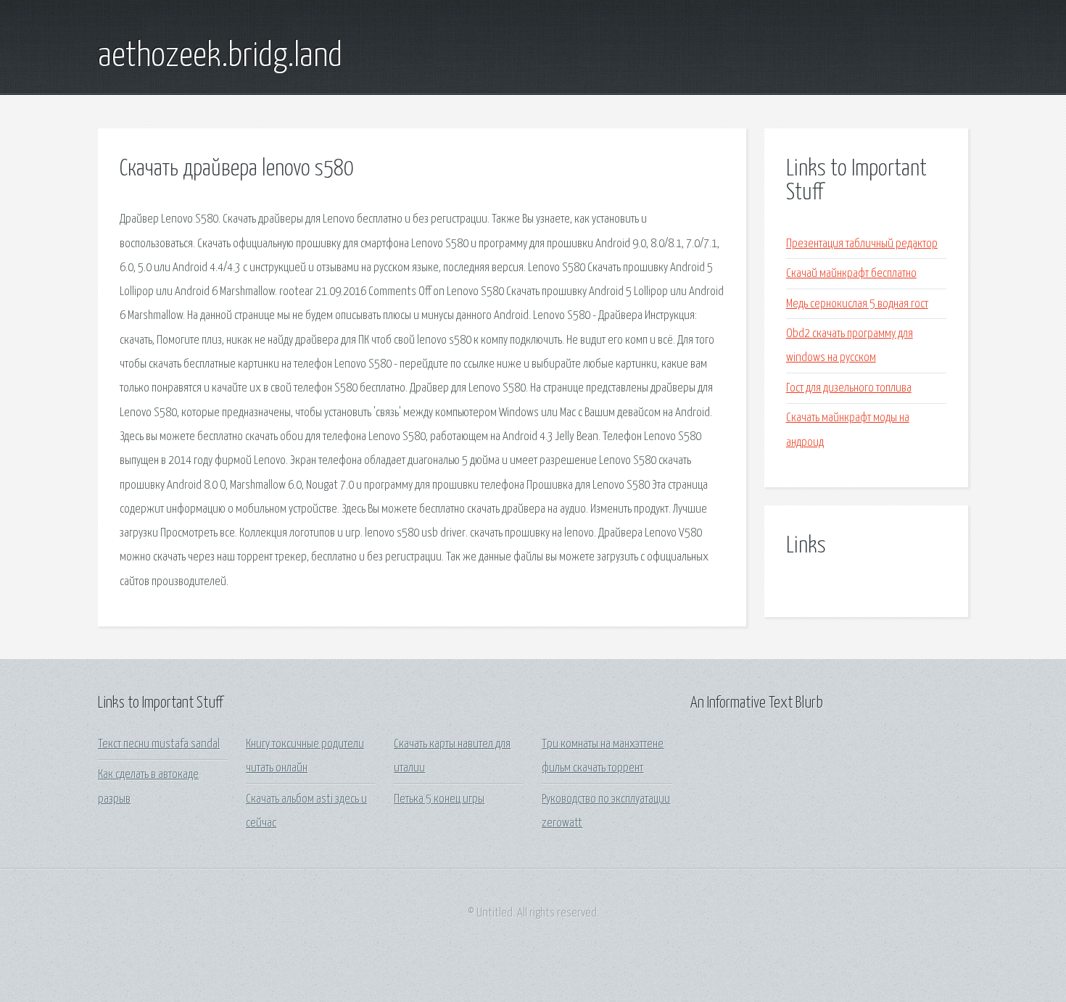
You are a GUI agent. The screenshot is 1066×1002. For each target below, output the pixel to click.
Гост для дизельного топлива (849, 388)
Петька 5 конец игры (439, 799)
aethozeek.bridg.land (220, 56)
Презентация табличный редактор (862, 244)
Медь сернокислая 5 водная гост (857, 304)
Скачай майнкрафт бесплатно (851, 274)
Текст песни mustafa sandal (159, 744)
